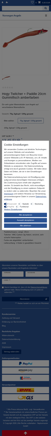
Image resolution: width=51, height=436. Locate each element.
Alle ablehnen (25, 225)
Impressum (8, 194)
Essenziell (12, 204)
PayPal (11, 207)
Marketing (39, 204)
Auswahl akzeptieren (25, 220)
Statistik (25, 204)
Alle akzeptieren (25, 215)
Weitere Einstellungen (13, 209)
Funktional (24, 207)
